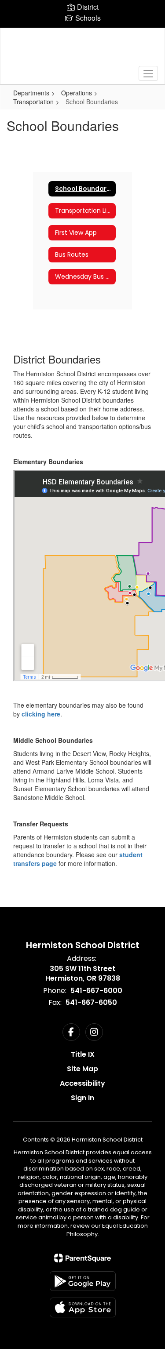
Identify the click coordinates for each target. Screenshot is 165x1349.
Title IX (83, 1054)
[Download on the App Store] (83, 1307)
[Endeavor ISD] (82, 49)
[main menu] (148, 73)
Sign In (82, 1098)
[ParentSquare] (82, 1258)
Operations (76, 92)
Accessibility (82, 1083)
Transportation (33, 101)
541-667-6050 (91, 1002)
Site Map (82, 1069)
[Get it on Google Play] (83, 1281)
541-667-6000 (96, 990)
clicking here (41, 713)
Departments (31, 92)
